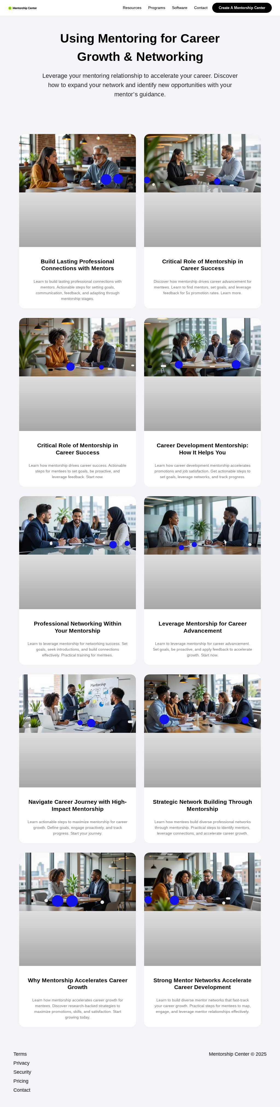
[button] (156, 8)
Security (22, 1072)
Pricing (20, 1081)
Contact (21, 1090)
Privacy (21, 1063)
